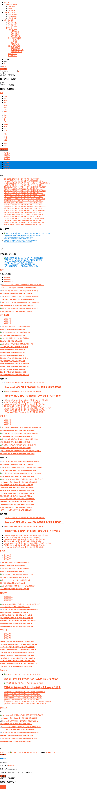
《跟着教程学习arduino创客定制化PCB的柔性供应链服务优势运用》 (26, 400)
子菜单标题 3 (8, 281)
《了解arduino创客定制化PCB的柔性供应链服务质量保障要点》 (25, 412)
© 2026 (7, 752)
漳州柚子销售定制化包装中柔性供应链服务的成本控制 (17, 238)
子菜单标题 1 (8, 277)
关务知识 (3, 416)
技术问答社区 (12, 54)
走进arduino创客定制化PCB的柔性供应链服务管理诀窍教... (23, 224)
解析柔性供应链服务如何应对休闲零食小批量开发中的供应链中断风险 (27, 702)
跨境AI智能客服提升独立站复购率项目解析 (19, 262)
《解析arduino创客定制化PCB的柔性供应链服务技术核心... (17, 510)
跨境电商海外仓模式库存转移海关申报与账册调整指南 (16, 442)
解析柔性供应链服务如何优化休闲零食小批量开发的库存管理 (24, 199)
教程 (2, 270)
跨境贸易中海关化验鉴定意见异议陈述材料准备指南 (15, 448)
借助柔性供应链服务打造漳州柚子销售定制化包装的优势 (16, 305)
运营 (5, 128)
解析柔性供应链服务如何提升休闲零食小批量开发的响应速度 (24, 222)
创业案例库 (8, 28)
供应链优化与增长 (10, 12)
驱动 (5, 115)
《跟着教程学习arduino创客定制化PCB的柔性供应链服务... (17, 504)
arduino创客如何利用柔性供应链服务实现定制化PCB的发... (23, 197)
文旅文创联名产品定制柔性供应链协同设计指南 (14, 347)
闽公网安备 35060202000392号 (29, 752)
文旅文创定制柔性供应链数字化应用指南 (12, 341)
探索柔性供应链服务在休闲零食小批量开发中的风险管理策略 (24, 218)
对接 (5, 138)
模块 (5, 117)
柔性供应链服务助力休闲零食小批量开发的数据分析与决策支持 (25, 187)
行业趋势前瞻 (12, 26)
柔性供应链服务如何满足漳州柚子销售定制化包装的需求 (23, 406)
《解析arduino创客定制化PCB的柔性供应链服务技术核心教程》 (25, 404)
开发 (5, 121)
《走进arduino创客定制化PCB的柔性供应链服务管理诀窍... (17, 493)
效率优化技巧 (12, 14)
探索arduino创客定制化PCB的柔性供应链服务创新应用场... (23, 189)
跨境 (5, 96)
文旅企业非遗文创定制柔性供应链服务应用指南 (14, 372)
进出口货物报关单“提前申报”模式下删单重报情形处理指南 (17, 454)
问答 (5, 108)
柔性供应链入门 (9, 20)
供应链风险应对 (13, 30)
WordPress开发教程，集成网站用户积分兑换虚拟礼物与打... (17, 661)
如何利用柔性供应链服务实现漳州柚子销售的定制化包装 (23, 698)
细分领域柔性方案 (14, 46)
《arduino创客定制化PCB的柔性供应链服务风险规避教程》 (17, 299)
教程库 (2, 551)
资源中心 (7, 153)
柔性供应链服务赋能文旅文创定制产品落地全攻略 (14, 375)
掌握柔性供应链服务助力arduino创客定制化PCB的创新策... (23, 216)
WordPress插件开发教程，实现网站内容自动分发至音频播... (17, 647)
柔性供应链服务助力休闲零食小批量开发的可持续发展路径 (23, 214)
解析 (5, 136)
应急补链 (14, 42)
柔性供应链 (4, 315)
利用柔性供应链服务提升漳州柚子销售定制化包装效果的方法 (24, 410)
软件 (5, 98)
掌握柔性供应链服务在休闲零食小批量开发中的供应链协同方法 (25, 207)
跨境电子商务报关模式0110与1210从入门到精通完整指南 (23, 260)
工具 (5, 119)
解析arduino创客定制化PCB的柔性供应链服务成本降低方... (23, 205)
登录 (5, 63)
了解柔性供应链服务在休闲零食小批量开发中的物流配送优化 (24, 195)
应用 (5, 106)
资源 (5, 111)
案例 (5, 143)
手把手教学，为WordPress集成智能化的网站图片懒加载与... (17, 652)
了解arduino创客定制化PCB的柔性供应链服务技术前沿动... (23, 193)
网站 (5, 109)
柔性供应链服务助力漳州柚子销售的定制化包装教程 (21, 179)
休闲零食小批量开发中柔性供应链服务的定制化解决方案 (23, 203)
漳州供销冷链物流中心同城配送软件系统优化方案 (21, 266)
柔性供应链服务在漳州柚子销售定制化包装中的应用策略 (16, 626)
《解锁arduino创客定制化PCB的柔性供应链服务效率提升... (23, 235)
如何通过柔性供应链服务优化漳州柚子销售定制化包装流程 (17, 476)
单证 (5, 102)
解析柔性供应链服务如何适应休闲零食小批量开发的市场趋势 (24, 210)
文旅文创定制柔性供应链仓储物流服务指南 (12, 335)
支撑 (5, 130)
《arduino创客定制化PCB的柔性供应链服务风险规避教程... (17, 499)
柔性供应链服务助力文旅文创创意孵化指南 (12, 361)
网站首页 (7, 2)
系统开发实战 (12, 10)
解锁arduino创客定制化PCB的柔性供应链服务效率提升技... (23, 212)
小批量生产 (15, 40)
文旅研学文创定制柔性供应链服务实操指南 (12, 369)
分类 (5, 145)
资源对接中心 (12, 56)
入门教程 (7, 155)
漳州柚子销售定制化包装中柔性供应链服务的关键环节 (16, 623)
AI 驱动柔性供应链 (10, 4)
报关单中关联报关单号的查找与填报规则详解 (20, 264)
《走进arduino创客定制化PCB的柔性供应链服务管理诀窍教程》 (19, 288)
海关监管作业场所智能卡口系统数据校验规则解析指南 (16, 436)
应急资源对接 (15, 34)
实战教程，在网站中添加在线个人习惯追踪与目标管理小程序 (18, 650)
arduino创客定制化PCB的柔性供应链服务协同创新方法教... (23, 220)
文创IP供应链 (15, 48)
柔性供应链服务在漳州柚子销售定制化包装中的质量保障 (18, 242)
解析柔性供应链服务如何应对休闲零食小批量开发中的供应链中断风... (27, 183)
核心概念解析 (12, 24)
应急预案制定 (15, 36)
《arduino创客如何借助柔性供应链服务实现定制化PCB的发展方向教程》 (28, 408)
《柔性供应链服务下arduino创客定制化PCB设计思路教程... (23, 185)
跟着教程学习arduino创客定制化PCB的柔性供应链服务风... (23, 201)
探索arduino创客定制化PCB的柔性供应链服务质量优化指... (23, 208)
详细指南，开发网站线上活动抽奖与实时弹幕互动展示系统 (17, 655)
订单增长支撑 (12, 18)
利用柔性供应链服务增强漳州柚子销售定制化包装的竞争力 (18, 237)
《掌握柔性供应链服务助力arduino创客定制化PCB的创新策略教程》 (21, 240)
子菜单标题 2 (8, 279)
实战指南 (7, 157)
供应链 (6, 124)
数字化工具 (11, 8)
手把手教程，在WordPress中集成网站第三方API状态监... (16, 666)
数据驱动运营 (12, 16)
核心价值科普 (12, 22)
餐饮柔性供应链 (16, 52)
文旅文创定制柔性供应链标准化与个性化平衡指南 (14, 366)
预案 (5, 140)
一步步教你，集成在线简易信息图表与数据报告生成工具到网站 (18, 644)
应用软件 (3, 630)
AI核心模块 (11, 6)
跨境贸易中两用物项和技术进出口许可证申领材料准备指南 (17, 430)
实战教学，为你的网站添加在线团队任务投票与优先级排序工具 (18, 663)
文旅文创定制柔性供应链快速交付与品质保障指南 (14, 363)
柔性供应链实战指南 (14, 38)
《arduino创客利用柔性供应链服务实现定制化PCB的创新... (23, 181)
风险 (5, 134)
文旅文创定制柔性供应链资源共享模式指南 (12, 329)
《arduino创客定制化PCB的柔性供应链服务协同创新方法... (17, 487)
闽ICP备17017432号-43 (52, 752)
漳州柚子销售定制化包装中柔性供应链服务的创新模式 (16, 311)
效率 (5, 126)
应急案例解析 (15, 32)
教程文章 (7, 159)
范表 (5, 100)
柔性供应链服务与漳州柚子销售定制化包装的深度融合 (16, 293)
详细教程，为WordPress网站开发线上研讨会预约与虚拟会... (17, 641)
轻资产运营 (15, 44)
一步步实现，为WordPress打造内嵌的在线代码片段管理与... (17, 658)
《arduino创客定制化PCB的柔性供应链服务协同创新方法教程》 (19, 470)
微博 (1, 93)
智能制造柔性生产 (17, 50)
